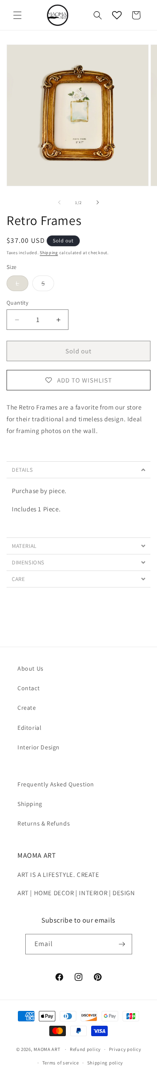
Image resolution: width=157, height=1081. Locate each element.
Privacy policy (125, 1049)
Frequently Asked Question (55, 784)
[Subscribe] (122, 944)
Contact (28, 688)
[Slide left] (59, 202)
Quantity (17, 302)
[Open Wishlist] (116, 15)
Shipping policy (105, 1063)
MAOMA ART (47, 1049)
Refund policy (85, 1049)
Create (26, 708)
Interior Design (38, 747)
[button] (17, 15)
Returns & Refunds (43, 823)
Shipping (49, 252)
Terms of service (60, 1063)
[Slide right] (97, 202)
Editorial (29, 728)
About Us (30, 668)
